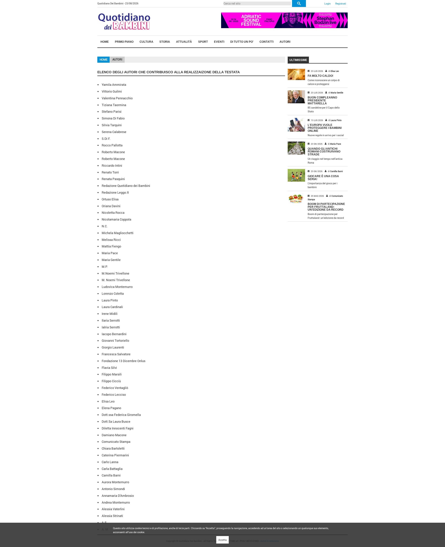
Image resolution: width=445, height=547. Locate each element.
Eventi (219, 41)
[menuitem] (104, 42)
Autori (285, 41)
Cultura (146, 41)
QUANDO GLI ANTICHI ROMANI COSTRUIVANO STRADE (324, 151)
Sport (203, 41)
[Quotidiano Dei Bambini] (124, 21)
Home (104, 41)
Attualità (184, 41)
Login (327, 3)
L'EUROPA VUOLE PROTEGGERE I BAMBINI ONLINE (325, 127)
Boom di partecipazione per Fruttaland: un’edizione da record (326, 206)
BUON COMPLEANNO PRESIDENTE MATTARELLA (322, 100)
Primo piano (124, 41)
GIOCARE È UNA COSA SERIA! (323, 178)
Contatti (266, 41)
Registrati (340, 3)
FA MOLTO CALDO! (320, 75)
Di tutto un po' (241, 41)
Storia (164, 41)
